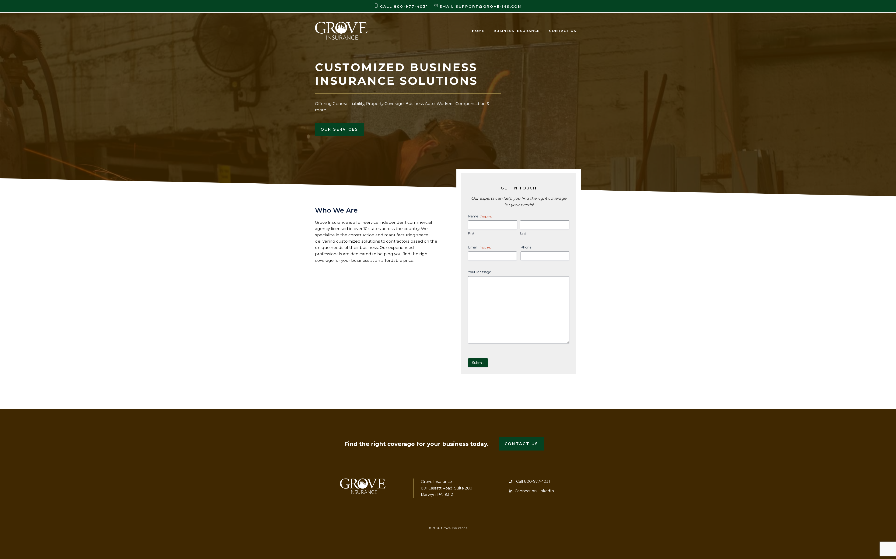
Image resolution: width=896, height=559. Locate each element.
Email (480, 247)
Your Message (479, 272)
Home (478, 31)
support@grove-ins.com (489, 6)
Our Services (339, 129)
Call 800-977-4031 (533, 481)
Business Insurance (517, 31)
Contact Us (562, 31)
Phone (526, 247)
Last (523, 233)
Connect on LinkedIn (534, 491)
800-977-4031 (411, 6)
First (471, 233)
